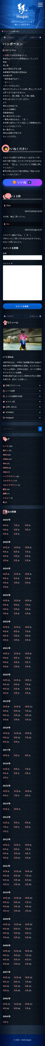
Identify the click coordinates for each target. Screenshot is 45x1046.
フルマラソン (8, 481)
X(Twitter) (10, 412)
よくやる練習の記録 (14, 396)
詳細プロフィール (13, 385)
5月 (4, 530)
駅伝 (5, 489)
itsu (7, 224)
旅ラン (5, 450)
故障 (5, 494)
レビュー (6, 498)
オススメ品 (10, 402)
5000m (6, 468)
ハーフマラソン (9, 476)
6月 (27, 525)
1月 (16, 534)
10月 (27, 547)
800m (5, 455)
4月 (16, 530)
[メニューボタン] (40, 4)
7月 (16, 525)
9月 (4, 552)
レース (5, 446)
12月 (5, 547)
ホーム (6, 31)
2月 (4, 534)
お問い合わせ (11, 407)
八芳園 (5, 55)
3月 (27, 530)
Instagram (10, 418)
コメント (8, 263)
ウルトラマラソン (10, 485)
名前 (5, 253)
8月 (4, 525)
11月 (16, 547)
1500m (6, 459)
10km (5, 472)
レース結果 (10, 391)
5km (5, 463)
